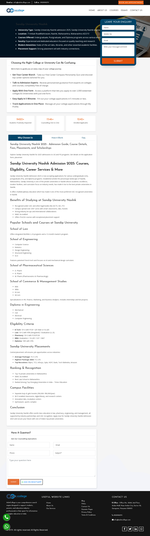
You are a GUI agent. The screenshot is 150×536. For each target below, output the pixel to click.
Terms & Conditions (88, 515)
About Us (102, 10)
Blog (83, 501)
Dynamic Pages (87, 509)
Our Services (50, 508)
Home (92, 10)
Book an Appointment (131, 3)
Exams (124, 10)
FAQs (83, 504)
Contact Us (136, 10)
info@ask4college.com (22, 2)
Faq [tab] (83, 137)
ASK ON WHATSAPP (32, 482)
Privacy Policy (86, 512)
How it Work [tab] (57, 137)
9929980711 (44, 2)
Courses (114, 10)
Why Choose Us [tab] (25, 137)
